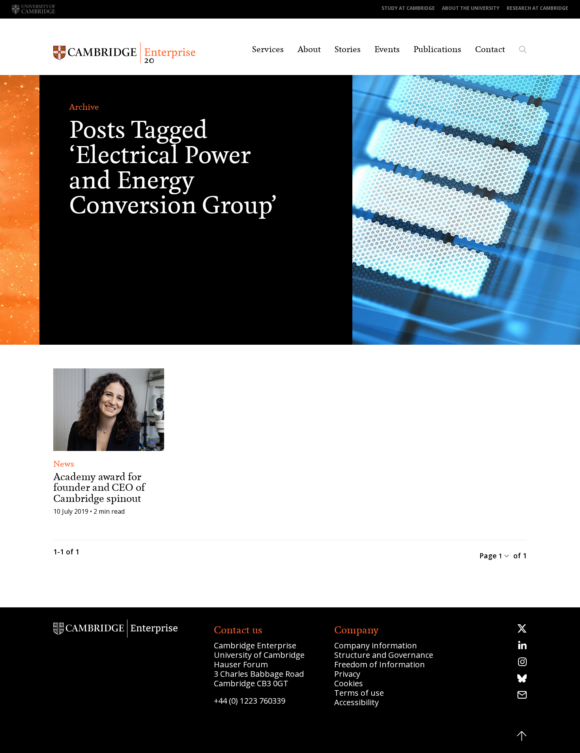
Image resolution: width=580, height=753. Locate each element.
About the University (471, 8)
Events (387, 49)
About (309, 49)
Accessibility (356, 702)
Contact (490, 49)
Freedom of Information (379, 664)
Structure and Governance (383, 655)
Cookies (348, 683)
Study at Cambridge (408, 8)
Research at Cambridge (537, 8)
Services (268, 49)
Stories (348, 49)
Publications (437, 49)
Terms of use (359, 692)
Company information (375, 645)
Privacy (347, 673)
